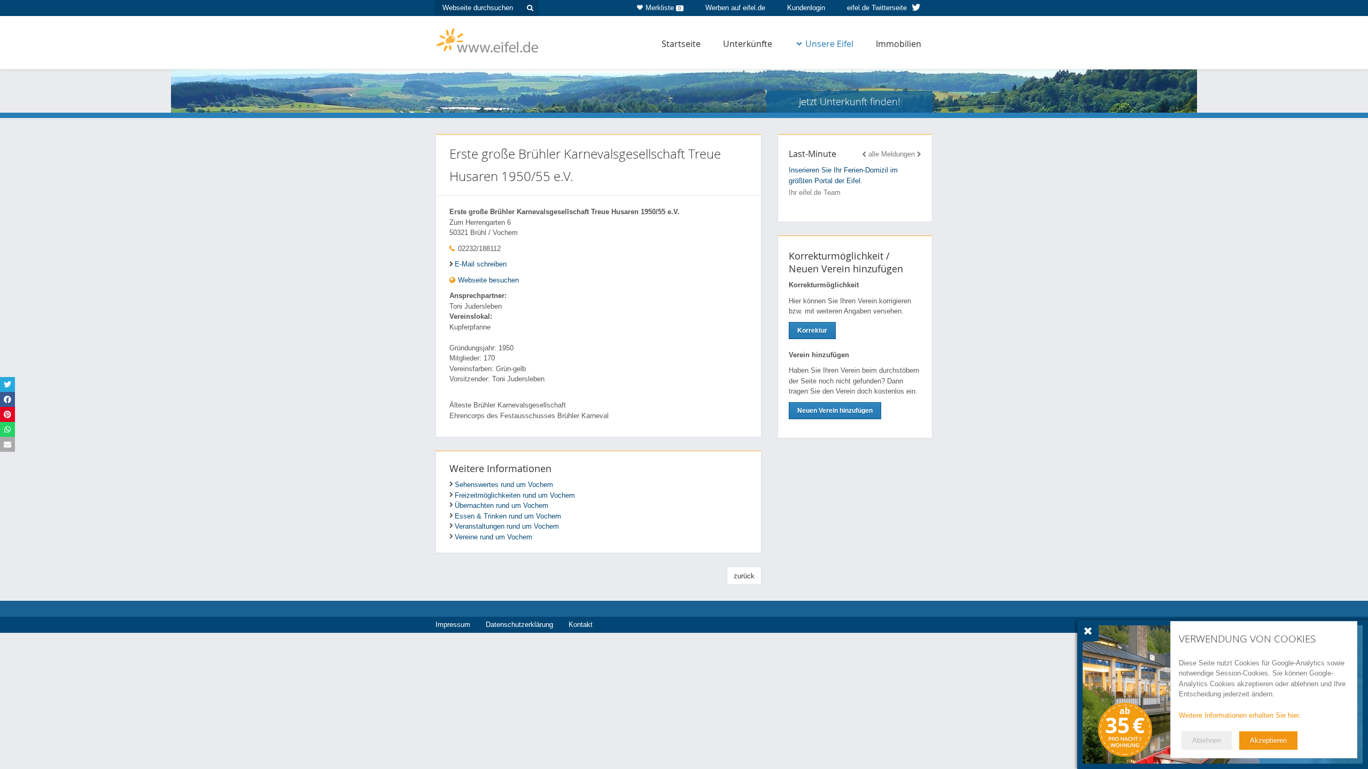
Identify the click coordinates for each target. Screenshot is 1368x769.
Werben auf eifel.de (735, 8)
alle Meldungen (891, 154)
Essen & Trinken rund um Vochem (508, 516)
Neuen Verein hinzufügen (835, 410)
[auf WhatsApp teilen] (7, 429)
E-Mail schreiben (481, 264)
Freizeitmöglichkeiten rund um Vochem (515, 495)
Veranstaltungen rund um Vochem (507, 526)
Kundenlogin (806, 8)
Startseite (681, 44)
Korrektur (812, 330)
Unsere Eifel (829, 44)
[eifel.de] (488, 39)
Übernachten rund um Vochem (501, 505)
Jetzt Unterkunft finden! (849, 101)
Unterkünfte (747, 44)
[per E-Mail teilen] (7, 444)
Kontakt (581, 625)
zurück (744, 576)
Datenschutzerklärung (519, 625)
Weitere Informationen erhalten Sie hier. (1240, 715)
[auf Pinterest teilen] (7, 414)
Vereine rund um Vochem (493, 537)
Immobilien (898, 44)
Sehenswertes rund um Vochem (504, 485)
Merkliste (663, 8)
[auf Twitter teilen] (7, 384)
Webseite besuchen (487, 280)
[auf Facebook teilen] (7, 399)
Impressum (453, 625)
